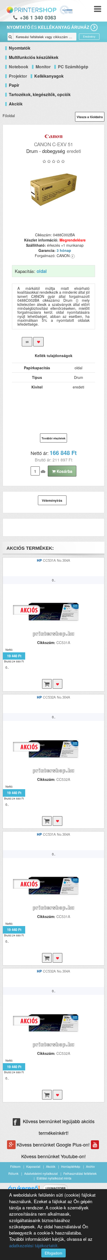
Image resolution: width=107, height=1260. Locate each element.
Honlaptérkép (70, 1166)
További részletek (53, 438)
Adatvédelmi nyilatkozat (41, 1173)
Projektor (18, 76)
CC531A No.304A (56, 560)
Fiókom (15, 1166)
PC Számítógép (73, 67)
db (43, 471)
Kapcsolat (33, 1166)
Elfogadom (53, 1253)
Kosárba (64, 471)
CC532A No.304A (56, 697)
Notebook (18, 67)
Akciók (50, 1166)
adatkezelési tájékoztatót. (34, 1245)
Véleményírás (52, 500)
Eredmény (89, 36)
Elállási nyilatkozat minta (54, 1178)
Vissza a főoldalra (90, 117)
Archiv (90, 1166)
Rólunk (13, 1173)
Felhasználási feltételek (80, 1173)
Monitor (43, 67)
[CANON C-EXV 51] (53, 189)
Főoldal (9, 115)
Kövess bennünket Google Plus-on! (54, 1144)
